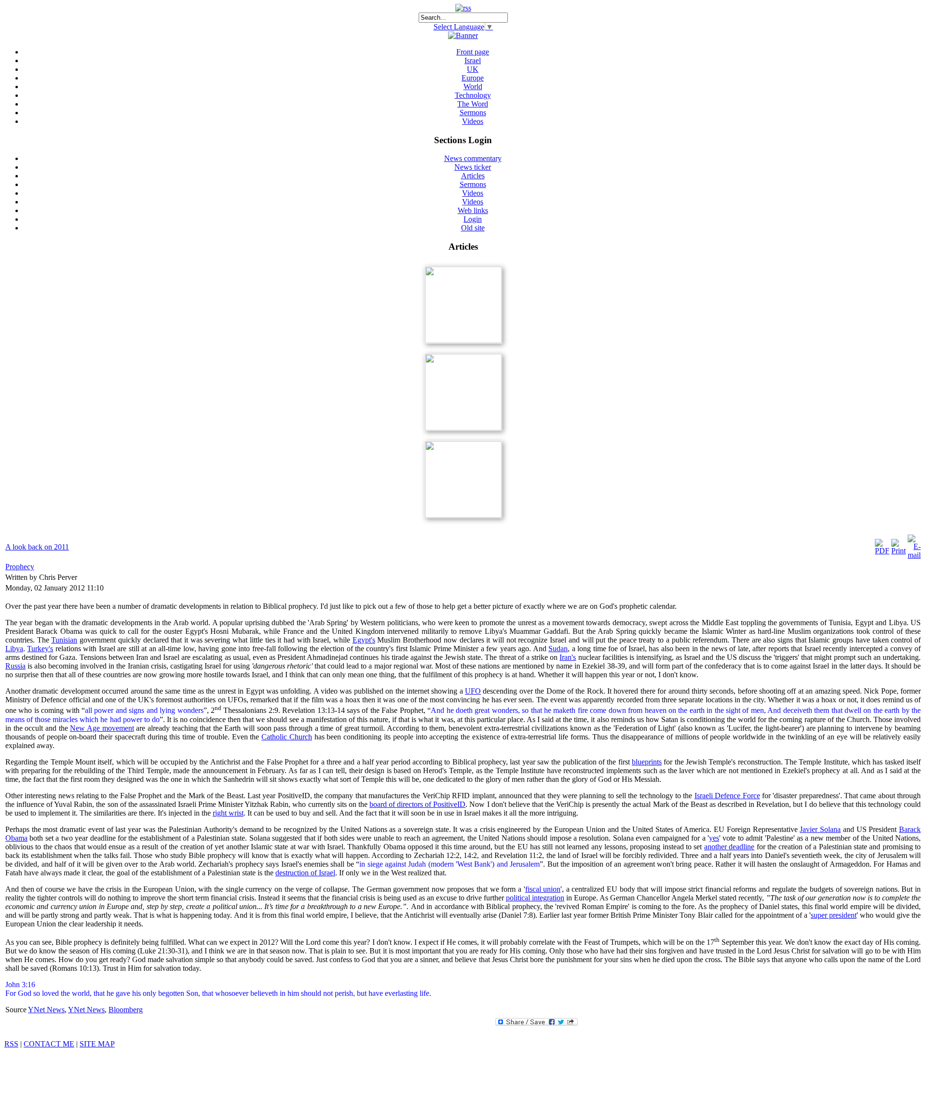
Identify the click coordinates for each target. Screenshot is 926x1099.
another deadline (729, 847)
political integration (535, 898)
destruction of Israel (305, 873)
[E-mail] (914, 555)
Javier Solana (820, 829)
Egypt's (364, 640)
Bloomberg (126, 1009)
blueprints (647, 762)
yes (714, 838)
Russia (15, 666)
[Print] (898, 551)
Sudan (558, 648)
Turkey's (40, 648)
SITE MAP (97, 1044)
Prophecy (19, 567)
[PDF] (882, 551)
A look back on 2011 (37, 547)
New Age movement (102, 728)
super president (834, 915)
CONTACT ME (49, 1044)
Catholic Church (286, 737)
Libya (14, 648)
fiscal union (543, 889)
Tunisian (64, 640)
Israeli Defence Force (727, 795)
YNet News (46, 1009)
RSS (11, 1044)
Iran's (567, 657)
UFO (473, 691)
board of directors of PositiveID (417, 804)
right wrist (228, 813)
